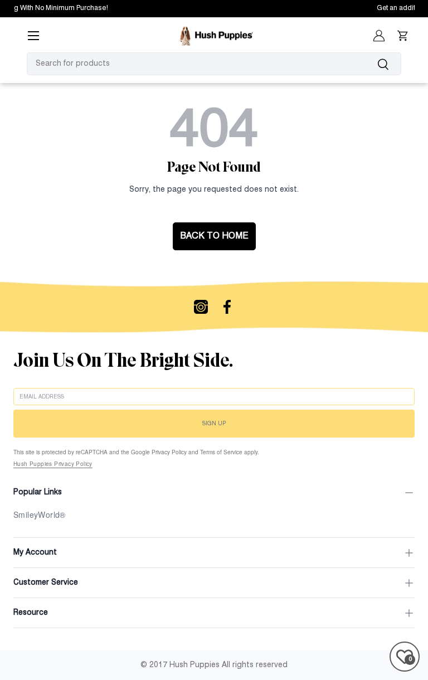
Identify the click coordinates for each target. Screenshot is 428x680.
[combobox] (214, 63)
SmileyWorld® (39, 514)
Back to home (214, 236)
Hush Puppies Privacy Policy (53, 464)
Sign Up (214, 423)
